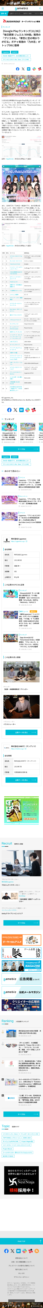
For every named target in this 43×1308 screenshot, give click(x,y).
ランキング (6, 27)
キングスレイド (14, 324)
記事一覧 (3, 13)
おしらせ (21, 1273)
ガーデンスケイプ (15, 344)
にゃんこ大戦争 (14, 294)
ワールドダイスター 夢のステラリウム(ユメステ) (17, 1152)
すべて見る (21, 449)
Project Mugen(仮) (27, 1141)
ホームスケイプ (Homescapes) (14, 328)
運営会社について (21, 1258)
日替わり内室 (13, 352)
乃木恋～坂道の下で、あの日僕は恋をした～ (16, 56)
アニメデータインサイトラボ (29, 1134)
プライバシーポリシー (21, 1277)
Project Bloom (7, 1149)
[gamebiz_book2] (21, 810)
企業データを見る (21, 732)
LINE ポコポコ (14, 341)
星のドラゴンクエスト (16, 315)
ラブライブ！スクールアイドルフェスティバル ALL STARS (16, 357)
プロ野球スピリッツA (16, 290)
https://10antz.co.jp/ (17, 749)
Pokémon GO (14, 282)
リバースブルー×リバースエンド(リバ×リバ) (16, 1145)
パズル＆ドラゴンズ (15, 320)
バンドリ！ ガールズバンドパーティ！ (16, 268)
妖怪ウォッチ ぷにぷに (16, 332)
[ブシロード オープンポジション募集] (21, 21)
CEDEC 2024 (27, 1138)
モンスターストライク (16, 261)
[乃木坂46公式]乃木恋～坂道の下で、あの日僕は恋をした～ (16, 388)
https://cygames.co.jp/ (18, 541)
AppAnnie (10, 159)
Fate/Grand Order (15, 264)
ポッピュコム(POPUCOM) (10, 1141)
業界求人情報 (27, 13)
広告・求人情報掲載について (21, 1262)
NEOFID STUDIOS (8, 1156)
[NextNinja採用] (21, 1180)
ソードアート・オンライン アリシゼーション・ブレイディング (16, 336)
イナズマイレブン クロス (10, 1134)
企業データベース (15, 13)
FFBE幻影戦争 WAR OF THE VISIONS (16, 273)
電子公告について (21, 1269)
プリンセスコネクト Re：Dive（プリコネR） (16, 59)
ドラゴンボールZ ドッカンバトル (16, 304)
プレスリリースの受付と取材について (21, 1266)
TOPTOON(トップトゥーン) (11, 1138)
